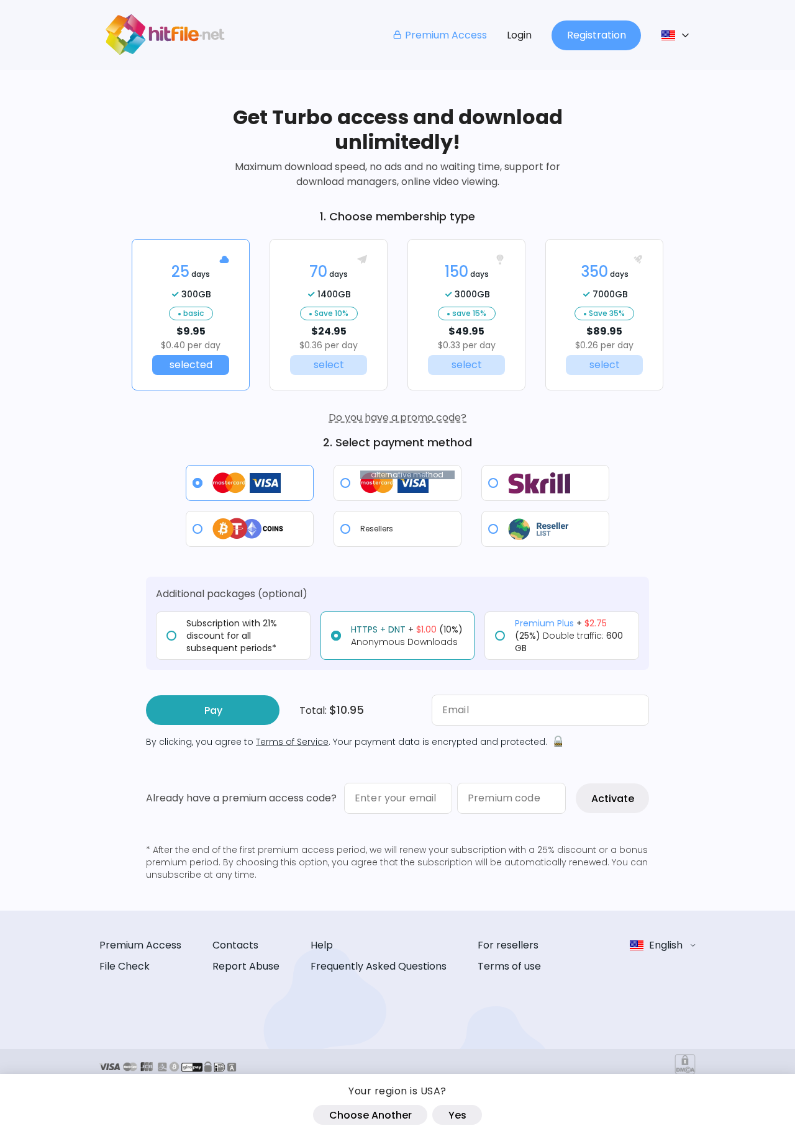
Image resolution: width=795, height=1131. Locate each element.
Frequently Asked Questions (379, 966)
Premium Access (446, 35)
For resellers (508, 945)
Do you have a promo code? (397, 417)
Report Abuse (245, 966)
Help (322, 945)
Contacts (235, 945)
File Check (124, 966)
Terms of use (509, 966)
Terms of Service (292, 742)
